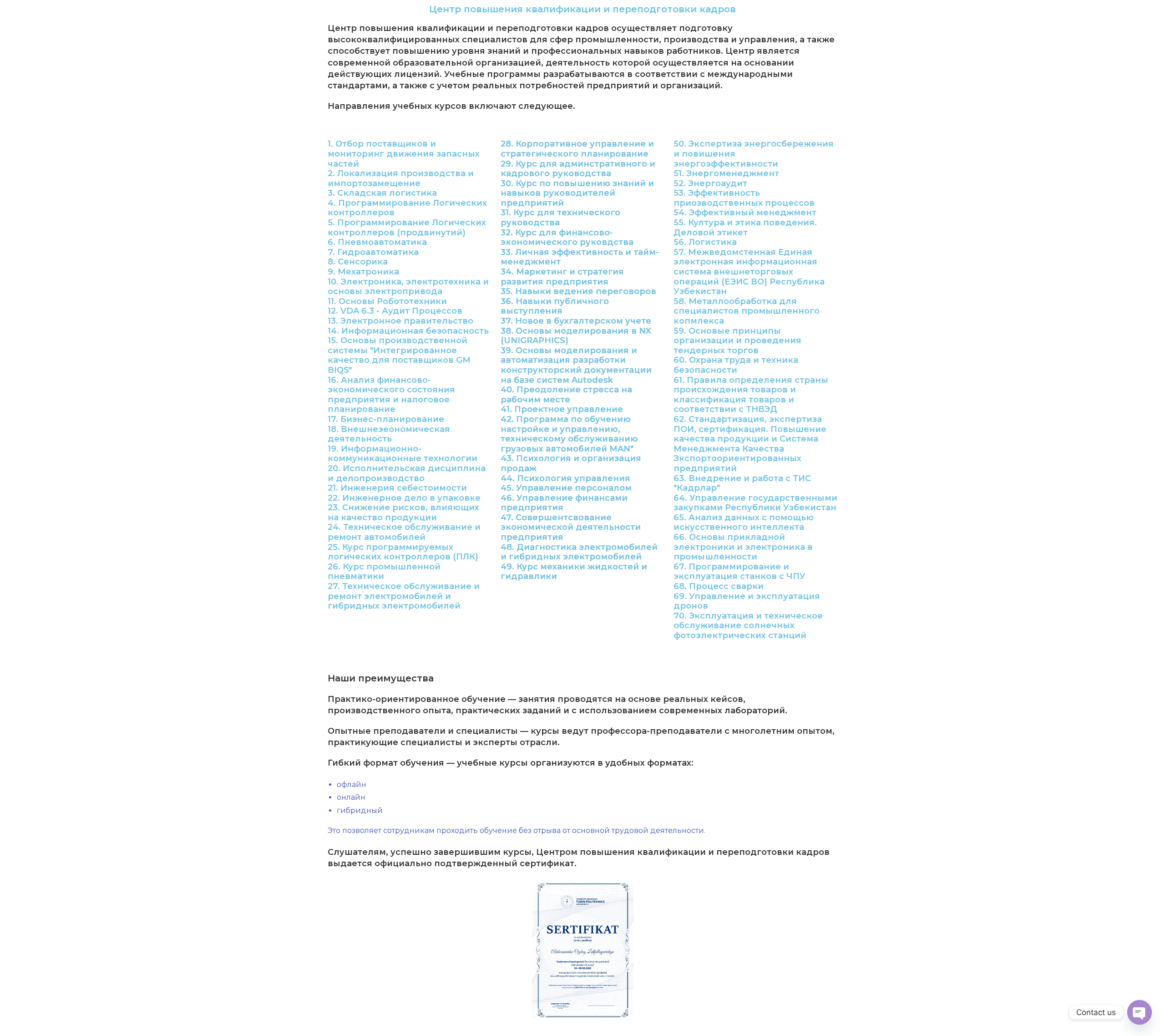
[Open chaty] (1139, 1012)
